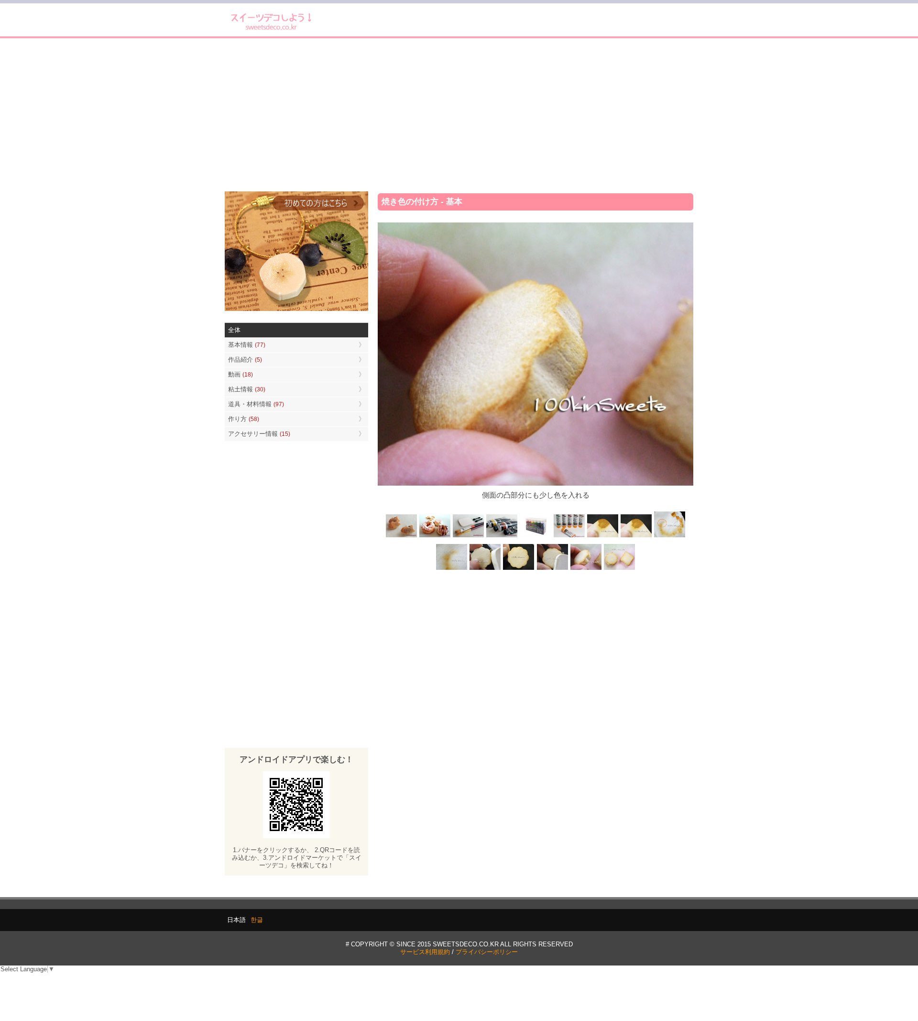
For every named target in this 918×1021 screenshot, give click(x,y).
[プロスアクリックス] (535, 536)
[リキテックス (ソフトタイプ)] (569, 536)
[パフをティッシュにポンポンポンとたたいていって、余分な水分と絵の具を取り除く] (669, 536)
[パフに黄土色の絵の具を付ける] (636, 536)
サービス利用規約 (425, 951)
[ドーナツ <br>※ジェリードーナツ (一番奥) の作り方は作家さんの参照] (435, 536)
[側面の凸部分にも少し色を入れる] (585, 568)
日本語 (236, 919)
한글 (257, 919)
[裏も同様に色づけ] (519, 568)
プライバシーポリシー (487, 951)
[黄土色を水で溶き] (602, 536)
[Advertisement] (459, 115)
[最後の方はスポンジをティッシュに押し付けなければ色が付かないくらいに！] (452, 568)
